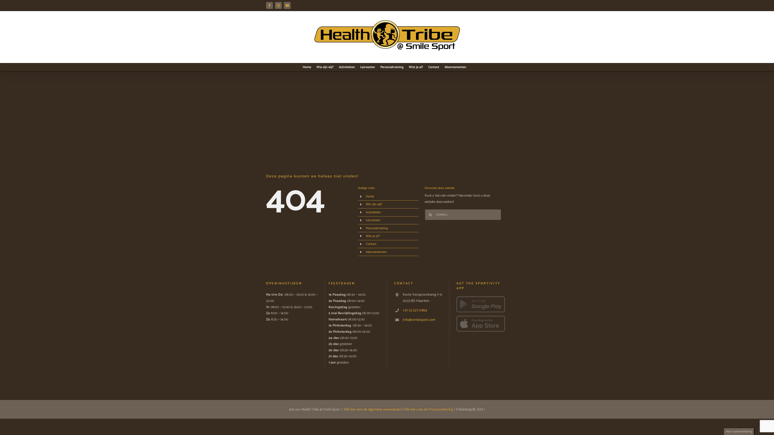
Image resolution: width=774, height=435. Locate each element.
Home (370, 196)
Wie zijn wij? (374, 204)
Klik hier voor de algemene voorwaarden (373, 409)
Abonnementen (376, 252)
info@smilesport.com (419, 320)
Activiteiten (373, 212)
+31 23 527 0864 (415, 310)
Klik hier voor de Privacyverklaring (428, 409)
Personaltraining (377, 228)
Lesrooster (373, 220)
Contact (371, 244)
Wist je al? (373, 236)
